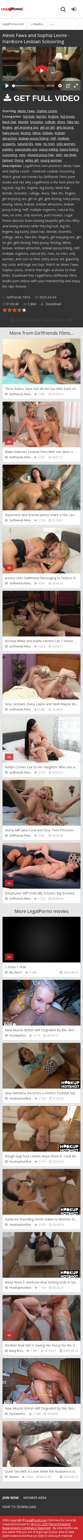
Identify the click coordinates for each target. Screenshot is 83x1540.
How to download (19, 1507)
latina (37, 133)
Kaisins (13, 1477)
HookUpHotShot (20, 1098)
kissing (26, 133)
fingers (7, 127)
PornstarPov (17, 1035)
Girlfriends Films (18, 297)
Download (53, 304)
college (50, 122)
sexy (22, 155)
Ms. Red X (15, 972)
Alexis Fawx (26, 111)
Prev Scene (27, 320)
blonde (23, 122)
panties (7, 149)
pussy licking (69, 149)
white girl (32, 160)
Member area (34, 1497)
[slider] (28, 86)
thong (19, 160)
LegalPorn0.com (36, 1520)
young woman (51, 160)
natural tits (25, 144)
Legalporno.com (12, 9)
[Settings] (60, 85)
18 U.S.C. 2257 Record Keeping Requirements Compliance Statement (36, 1526)
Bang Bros (16, 1351)
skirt (59, 155)
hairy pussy (10, 133)
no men (49, 144)
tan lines (70, 155)
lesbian (47, 133)
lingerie (53, 116)
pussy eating (48, 149)
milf (53, 138)
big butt (29, 116)
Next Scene (55, 320)
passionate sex (26, 149)
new (38, 144)
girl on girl (47, 127)
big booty (68, 116)
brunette (36, 122)
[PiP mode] (68, 85)
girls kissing (64, 127)
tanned (7, 160)
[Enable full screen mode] (76, 85)
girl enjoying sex (26, 127)
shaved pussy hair (40, 155)
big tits (41, 116)
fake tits (73, 122)
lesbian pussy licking (33, 138)
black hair (9, 122)
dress (61, 122)
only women (65, 144)
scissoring (9, 155)
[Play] (7, 85)
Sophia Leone (47, 111)
